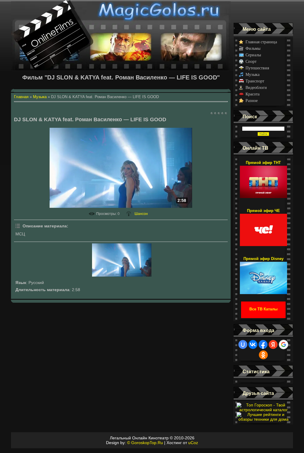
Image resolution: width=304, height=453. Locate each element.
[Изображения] (121, 260)
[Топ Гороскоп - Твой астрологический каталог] (263, 409)
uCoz (193, 442)
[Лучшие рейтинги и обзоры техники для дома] (263, 419)
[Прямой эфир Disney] (263, 275)
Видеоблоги (256, 87)
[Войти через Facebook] (263, 344)
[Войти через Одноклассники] (263, 354)
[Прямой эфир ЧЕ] (263, 227)
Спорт (251, 61)
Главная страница (261, 42)
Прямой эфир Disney (263, 258)
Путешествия (257, 68)
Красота (252, 94)
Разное (252, 100)
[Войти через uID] (242, 344)
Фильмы (253, 48)
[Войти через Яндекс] (273, 344)
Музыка (252, 74)
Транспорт (255, 81)
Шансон (141, 214)
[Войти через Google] (283, 344)
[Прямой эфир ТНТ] (263, 179)
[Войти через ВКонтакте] (252, 344)
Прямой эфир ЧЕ (263, 210)
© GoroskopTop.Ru (145, 442)
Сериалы (253, 55)
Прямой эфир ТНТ (263, 162)
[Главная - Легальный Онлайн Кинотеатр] (121, 11)
